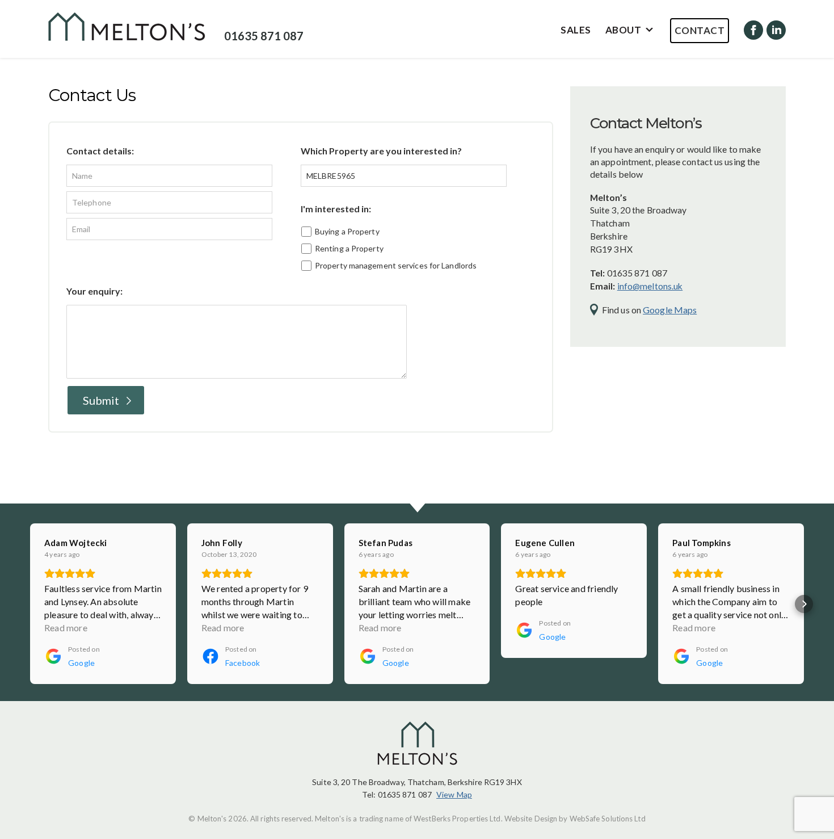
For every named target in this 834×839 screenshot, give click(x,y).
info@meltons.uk (650, 286)
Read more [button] (65, 627)
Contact (700, 30)
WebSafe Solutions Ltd (608, 818)
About (623, 30)
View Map (454, 794)
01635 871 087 (264, 36)
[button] (30, 604)
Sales (576, 30)
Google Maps (670, 309)
